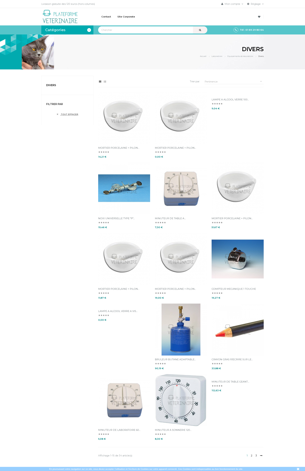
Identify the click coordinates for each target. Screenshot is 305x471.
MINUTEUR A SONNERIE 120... (173, 429)
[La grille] (100, 82)
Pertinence (233, 81)
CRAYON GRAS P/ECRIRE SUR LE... (232, 359)
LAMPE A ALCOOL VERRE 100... (230, 99)
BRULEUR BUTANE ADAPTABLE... (175, 359)
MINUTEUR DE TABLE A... (170, 218)
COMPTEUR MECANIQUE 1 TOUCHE (234, 288)
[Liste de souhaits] (260, 17)
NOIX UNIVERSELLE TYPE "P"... (116, 218)
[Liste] (105, 82)
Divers (51, 85)
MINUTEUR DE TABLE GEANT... (230, 381)
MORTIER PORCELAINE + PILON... (118, 147)
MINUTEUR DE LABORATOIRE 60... (119, 429)
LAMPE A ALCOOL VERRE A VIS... (118, 311)
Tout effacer (67, 114)
